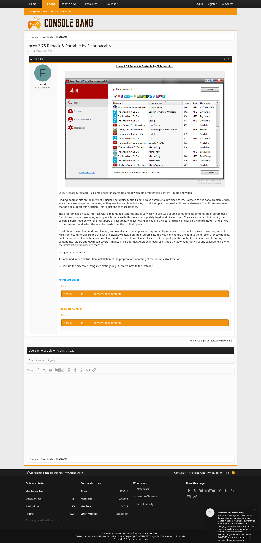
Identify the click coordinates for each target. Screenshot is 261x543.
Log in (76, 293)
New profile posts (147, 496)
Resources (91, 4)
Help (226, 472)
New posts (34, 11)
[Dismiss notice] (254, 510)
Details (181, 536)
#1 (229, 59)
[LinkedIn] (56, 370)
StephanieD (122, 513)
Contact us (180, 472)
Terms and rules (196, 472)
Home (32, 4)
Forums (50, 4)
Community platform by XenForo (130, 533)
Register (89, 293)
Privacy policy (214, 472)
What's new (69, 4)
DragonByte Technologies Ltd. (163, 536)
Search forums (50, 11)
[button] (39, 4)
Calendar (112, 4)
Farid (32, 51)
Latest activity (145, 504)
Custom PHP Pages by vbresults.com (131, 539)
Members (66, 11)
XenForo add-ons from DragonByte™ (120, 536)
